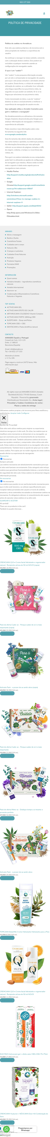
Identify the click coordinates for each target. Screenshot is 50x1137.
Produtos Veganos (14, 261)
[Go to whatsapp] (6, 1129)
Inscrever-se (12, 290)
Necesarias (7, 459)
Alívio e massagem (14, 235)
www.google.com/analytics (16, 134)
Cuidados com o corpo (15, 244)
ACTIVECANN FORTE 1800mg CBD (21, 317)
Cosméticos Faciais (14, 241)
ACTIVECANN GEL (14, 307)
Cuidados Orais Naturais (16, 254)
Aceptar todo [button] (15, 413)
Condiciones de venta (33, 403)
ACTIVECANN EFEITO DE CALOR (20, 310)
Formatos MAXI (13, 264)
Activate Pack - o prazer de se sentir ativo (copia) (19, 687)
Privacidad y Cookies (15, 403)
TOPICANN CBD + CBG (16, 323)
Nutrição (10, 258)
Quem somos (12, 278)
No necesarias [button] (5, 478)
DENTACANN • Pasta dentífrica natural (22, 327)
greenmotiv (34, 397)
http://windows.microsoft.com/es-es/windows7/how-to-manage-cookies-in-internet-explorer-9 (24, 199)
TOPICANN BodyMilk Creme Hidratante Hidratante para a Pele (24, 932)
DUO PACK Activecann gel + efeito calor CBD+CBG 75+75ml (24, 1054)
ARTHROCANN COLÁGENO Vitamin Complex (25, 314)
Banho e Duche (13, 238)
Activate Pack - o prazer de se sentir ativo (16, 872)
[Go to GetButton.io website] (6, 1134)
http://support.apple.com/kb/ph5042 (26, 206)
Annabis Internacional (15, 287)
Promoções (11, 267)
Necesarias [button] (4, 456)
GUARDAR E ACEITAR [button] (9, 501)
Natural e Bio (12, 248)
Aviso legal (37, 400)
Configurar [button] (25, 413)
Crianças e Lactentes (15, 251)
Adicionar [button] (7, 571)
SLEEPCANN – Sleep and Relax (19, 320)
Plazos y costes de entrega (25, 405)
